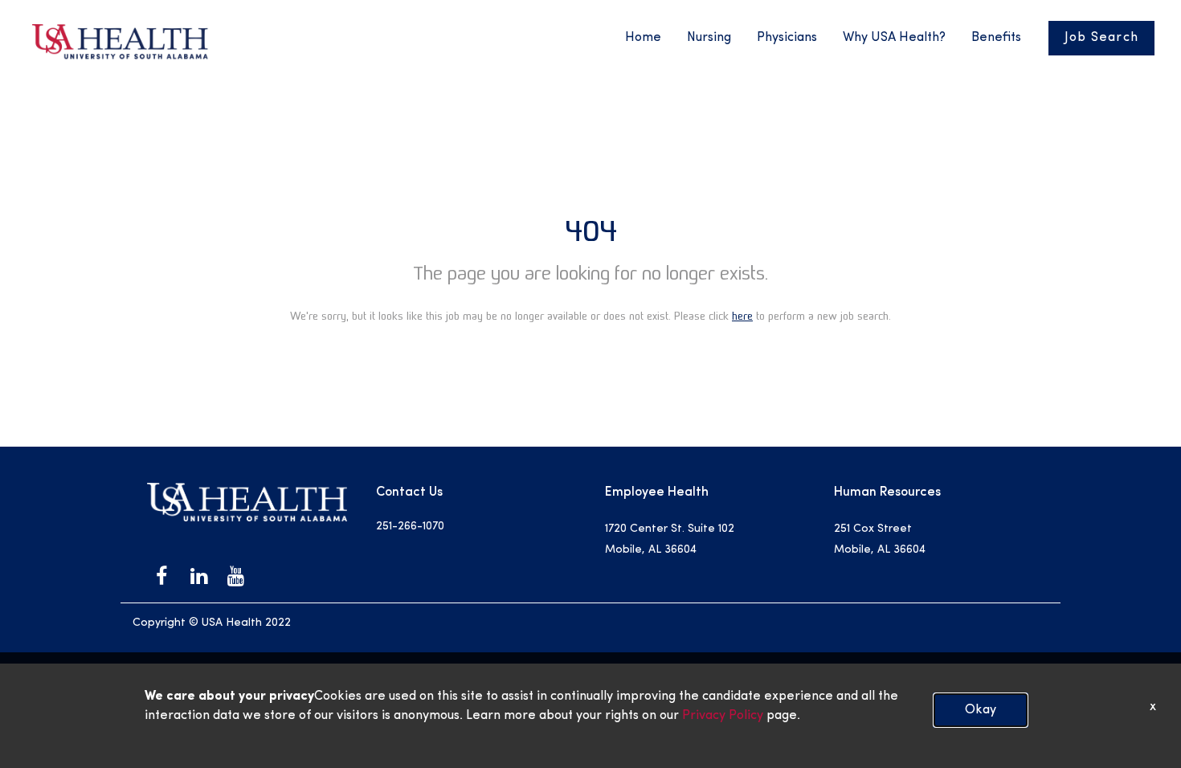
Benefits (996, 37)
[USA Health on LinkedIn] (198, 576)
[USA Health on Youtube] (235, 576)
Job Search (1102, 37)
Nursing (709, 37)
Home (643, 37)
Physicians (787, 37)
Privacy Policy (721, 715)
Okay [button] (980, 710)
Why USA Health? (894, 37)
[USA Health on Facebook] (161, 576)
